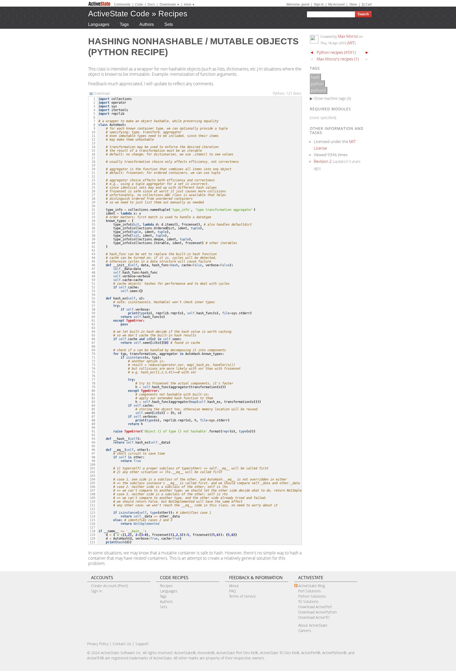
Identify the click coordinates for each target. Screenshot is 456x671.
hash (315, 77)
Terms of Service (242, 596)
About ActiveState (312, 625)
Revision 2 (323, 161)
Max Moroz (348, 36)
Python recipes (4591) (336, 52)
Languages (98, 24)
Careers (304, 630)
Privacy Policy (97, 643)
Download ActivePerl (315, 606)
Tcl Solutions (308, 601)
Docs (151, 4)
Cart (368, 4)
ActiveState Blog (311, 585)
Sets (168, 24)
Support (142, 643)
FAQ (232, 590)
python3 (318, 90)
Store (353, 4)
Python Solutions (312, 596)
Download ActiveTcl (313, 617)
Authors (146, 24)
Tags (124, 24)
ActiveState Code (119, 13)
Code (139, 4)
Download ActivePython (317, 612)
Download (101, 93)
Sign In (319, 4)
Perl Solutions (309, 590)
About (234, 585)
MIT (351, 42)
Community (122, 4)
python (317, 83)
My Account (336, 4)
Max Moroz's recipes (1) (338, 58)
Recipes (172, 13)
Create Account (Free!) (109, 585)
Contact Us (122, 643)
